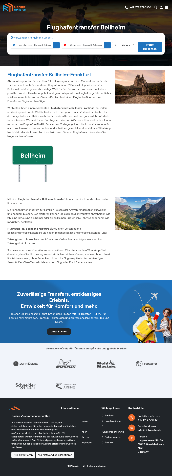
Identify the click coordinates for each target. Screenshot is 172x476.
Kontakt (108, 442)
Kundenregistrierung (112, 431)
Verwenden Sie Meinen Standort (33, 37)
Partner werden (112, 437)
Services (109, 415)
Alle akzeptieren (23, 454)
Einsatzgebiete (112, 420)
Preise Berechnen (150, 46)
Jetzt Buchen (59, 331)
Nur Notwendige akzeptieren (55, 454)
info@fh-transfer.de (149, 430)
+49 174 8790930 (148, 419)
